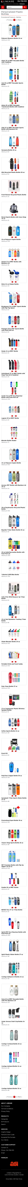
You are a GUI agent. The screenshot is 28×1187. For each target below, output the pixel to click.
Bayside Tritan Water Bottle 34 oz (12, 530)
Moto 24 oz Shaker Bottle (10, 284)
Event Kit (4, 753)
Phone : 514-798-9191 (7, 1150)
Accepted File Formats (8, 1137)
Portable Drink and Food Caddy (12, 664)
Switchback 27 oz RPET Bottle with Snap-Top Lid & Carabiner (13, 374)
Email (3, 1153)
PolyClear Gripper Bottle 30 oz (11, 775)
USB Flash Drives (17, 1179)
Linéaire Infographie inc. (14, 1173)
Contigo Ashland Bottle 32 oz (11, 1088)
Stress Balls (9, 1179)
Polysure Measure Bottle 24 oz (11, 38)
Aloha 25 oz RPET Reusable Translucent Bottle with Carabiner (12, 106)
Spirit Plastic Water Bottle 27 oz (12, 954)
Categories (4, 1119)
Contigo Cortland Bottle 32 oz (11, 1044)
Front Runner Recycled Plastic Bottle (13, 194)
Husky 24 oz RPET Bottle (9, 351)
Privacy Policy (5, 1111)
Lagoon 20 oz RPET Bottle (10, 418)
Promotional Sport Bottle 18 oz (11, 820)
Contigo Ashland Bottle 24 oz (11, 1066)
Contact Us (4, 1147)
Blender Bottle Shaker (8, 440)
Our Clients (4, 1140)
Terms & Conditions (7, 1108)
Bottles (18, 17)
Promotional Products (8, 17)
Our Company (5, 1106)
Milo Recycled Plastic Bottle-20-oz (13, 172)
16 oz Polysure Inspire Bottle (11, 239)
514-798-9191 (22, 1)
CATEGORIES (15, 4)
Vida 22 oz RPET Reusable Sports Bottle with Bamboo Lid (12, 128)
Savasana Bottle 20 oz (8, 150)
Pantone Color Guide (7, 1134)
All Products (5, 1121)
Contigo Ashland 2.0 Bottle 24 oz (12, 977)
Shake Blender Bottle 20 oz (10, 641)
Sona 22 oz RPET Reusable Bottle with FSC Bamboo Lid (12, 999)
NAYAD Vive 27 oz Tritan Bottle (11, 910)
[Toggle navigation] (2, 7)
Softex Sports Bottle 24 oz (10, 731)
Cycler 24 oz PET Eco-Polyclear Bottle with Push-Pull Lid (11, 396)
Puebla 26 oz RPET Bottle (9, 887)
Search (3, 1124)
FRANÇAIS (22, 4)
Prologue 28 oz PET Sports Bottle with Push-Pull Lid (12, 329)
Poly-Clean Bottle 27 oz (9, 686)
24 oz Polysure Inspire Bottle (11, 463)
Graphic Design (6, 1132)
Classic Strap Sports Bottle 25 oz (12, 843)
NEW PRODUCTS (8, 4)
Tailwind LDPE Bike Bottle (10, 574)
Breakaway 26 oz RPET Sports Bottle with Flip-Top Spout (13, 307)
